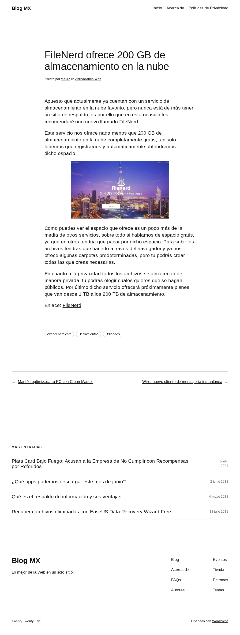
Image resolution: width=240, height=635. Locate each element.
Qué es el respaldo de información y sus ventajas (66, 496)
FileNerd (72, 305)
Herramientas (88, 334)
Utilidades (112, 334)
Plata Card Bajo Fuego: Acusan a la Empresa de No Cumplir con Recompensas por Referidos (100, 463)
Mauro (65, 79)
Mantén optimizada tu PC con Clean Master (55, 381)
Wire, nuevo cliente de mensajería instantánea (182, 381)
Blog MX (21, 8)
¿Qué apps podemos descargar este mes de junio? (69, 481)
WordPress (220, 621)
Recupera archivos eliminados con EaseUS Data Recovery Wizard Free (91, 511)
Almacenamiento (59, 334)
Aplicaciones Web (88, 79)
